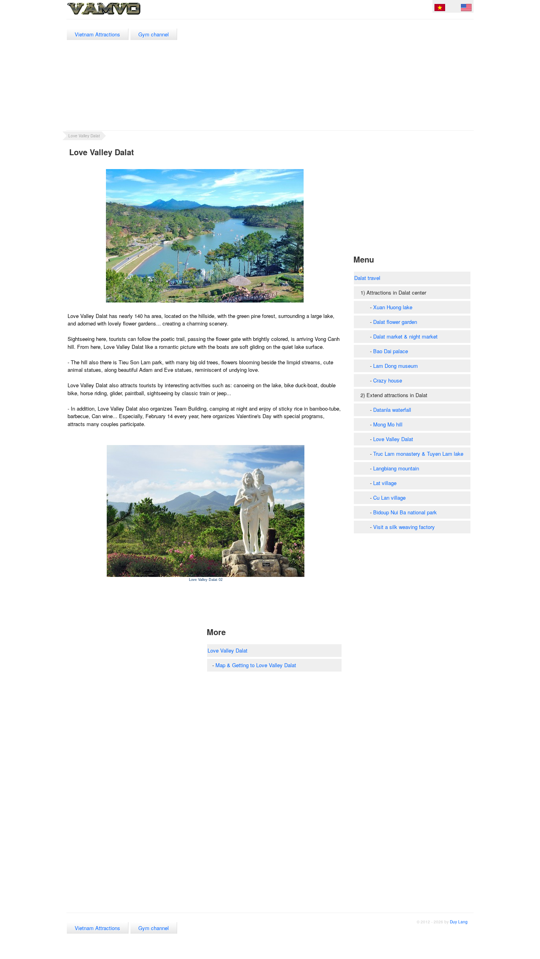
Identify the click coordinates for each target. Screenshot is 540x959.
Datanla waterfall (392, 409)
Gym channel (153, 34)
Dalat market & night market (405, 336)
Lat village (385, 483)
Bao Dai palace (390, 351)
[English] (466, 9)
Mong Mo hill (387, 424)
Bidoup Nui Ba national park (405, 512)
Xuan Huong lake (392, 307)
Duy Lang (459, 922)
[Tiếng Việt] (439, 9)
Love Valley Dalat (84, 136)
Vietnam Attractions (97, 34)
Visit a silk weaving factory (404, 527)
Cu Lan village (389, 497)
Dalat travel (367, 278)
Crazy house (387, 380)
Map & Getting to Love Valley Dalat (255, 665)
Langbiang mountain (396, 468)
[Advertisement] (329, 74)
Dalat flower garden (395, 321)
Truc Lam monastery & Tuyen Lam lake (418, 453)
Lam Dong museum (395, 365)
